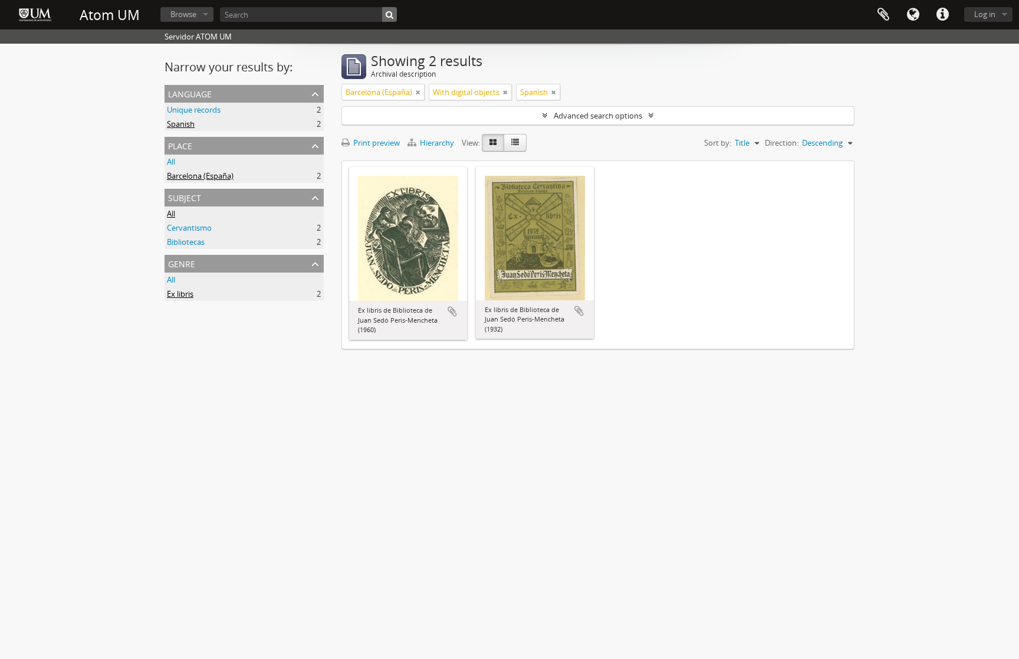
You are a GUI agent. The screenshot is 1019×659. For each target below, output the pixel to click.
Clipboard (883, 14)
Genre (181, 263)
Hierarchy (437, 142)
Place (180, 145)
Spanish (181, 124)
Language (913, 14)
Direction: (781, 142)
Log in (984, 14)
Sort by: (717, 142)
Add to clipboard (452, 311)
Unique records (194, 109)
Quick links (942, 14)
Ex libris (180, 293)
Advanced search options (598, 115)
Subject (184, 197)
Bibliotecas (186, 242)
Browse (183, 14)
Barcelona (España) (200, 176)
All (171, 161)
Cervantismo (189, 227)
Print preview (375, 142)
